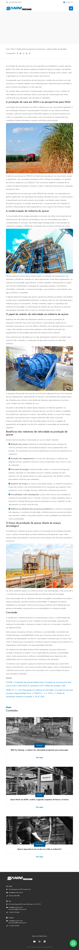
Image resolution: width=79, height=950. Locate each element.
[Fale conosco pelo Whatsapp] (73, 943)
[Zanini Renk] (20, 8)
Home (8, 49)
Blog (13, 49)
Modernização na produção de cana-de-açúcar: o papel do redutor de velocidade (41, 49)
